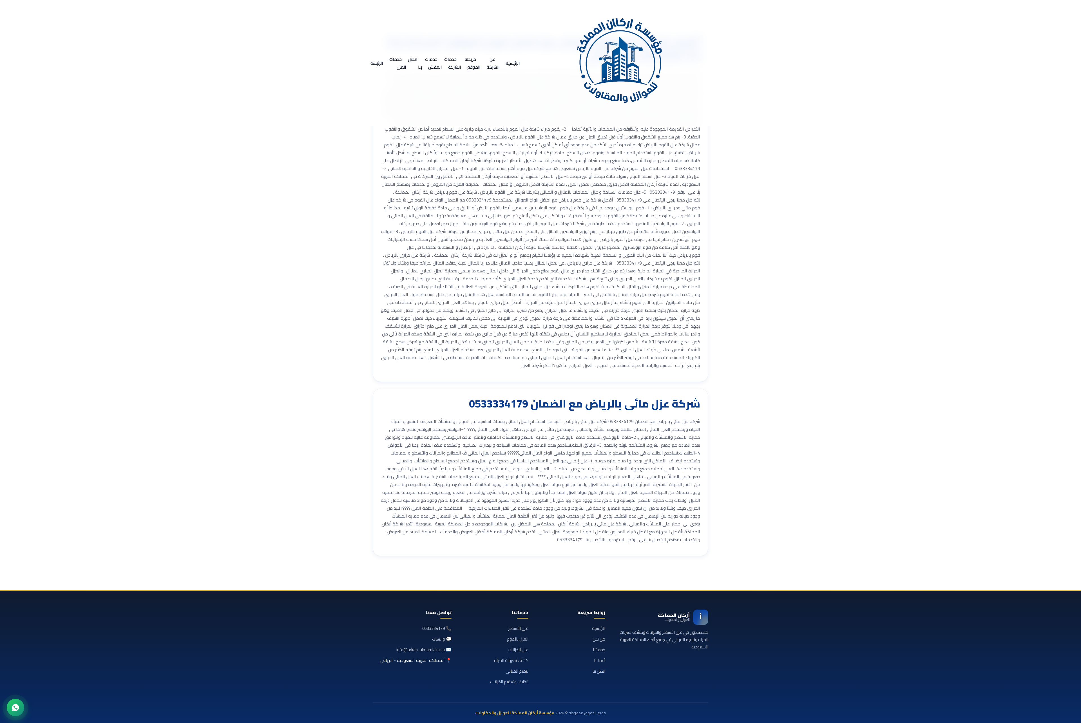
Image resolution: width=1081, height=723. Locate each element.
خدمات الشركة (452, 63)
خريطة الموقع (473, 63)
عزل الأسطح (518, 628)
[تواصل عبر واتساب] (15, 707)
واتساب (438, 639)
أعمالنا (599, 660)
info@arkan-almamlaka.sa (420, 649)
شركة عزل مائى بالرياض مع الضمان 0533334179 (584, 403)
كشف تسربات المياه (511, 660)
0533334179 (433, 628)
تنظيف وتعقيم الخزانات (509, 682)
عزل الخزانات (518, 649)
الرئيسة (376, 63)
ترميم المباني (517, 671)
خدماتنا (599, 649)
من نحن (599, 639)
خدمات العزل (397, 63)
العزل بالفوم (517, 639)
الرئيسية (513, 63)
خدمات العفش (433, 63)
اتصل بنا (415, 63)
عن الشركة (493, 63)
